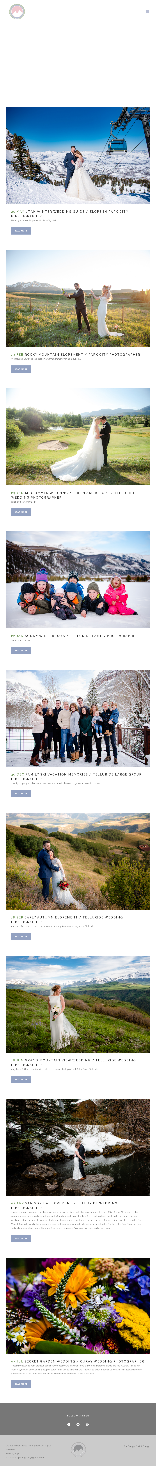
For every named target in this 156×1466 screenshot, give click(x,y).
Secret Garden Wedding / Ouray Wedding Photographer (84, 1361)
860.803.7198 (12, 1453)
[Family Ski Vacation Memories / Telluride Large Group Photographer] (78, 718)
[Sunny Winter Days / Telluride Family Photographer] (78, 579)
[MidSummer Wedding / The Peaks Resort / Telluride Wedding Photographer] (78, 436)
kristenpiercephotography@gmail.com (25, 1457)
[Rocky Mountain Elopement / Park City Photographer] (78, 298)
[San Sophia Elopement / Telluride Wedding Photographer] (78, 1147)
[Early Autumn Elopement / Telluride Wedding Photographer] (78, 861)
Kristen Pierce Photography (27, 1445)
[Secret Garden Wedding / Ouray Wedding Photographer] (78, 1306)
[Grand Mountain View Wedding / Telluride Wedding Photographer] (78, 1004)
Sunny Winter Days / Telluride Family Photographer (81, 636)
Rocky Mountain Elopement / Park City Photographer (82, 354)
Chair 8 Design (142, 1446)
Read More (21, 231)
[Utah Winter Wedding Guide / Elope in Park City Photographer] (78, 155)
